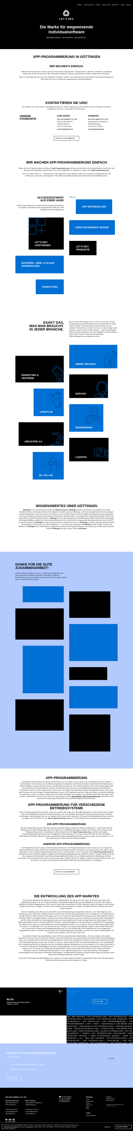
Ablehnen (107, 1127)
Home (79, 5)
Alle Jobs (12, 1078)
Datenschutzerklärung (11, 1127)
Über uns (106, 5)
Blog (128, 5)
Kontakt (115, 5)
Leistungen (88, 5)
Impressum (110, 1100)
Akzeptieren (122, 1127)
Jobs (123, 5)
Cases (97, 5)
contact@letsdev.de (65, 129)
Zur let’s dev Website (65, 138)
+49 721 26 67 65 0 (64, 126)
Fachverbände (91, 1115)
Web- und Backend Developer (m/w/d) (28, 1064)
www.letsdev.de (10, 1113)
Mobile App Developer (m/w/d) (24, 1069)
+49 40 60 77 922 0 (95, 126)
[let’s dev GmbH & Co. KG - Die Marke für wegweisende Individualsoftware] (66, 1101)
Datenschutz (110, 1098)
